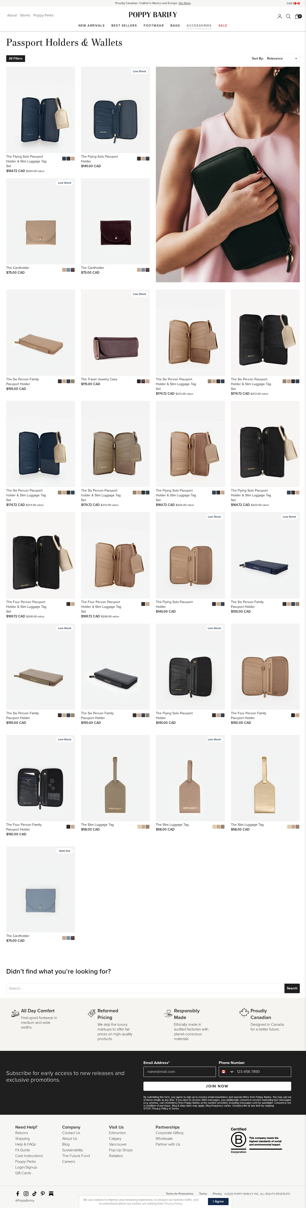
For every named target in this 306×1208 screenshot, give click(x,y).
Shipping (22, 1138)
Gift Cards (23, 1173)
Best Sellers (124, 26)
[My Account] (280, 16)
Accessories (199, 26)
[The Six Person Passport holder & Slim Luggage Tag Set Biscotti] (214, 381)
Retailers (116, 1155)
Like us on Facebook (17, 1193)
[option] (153, 3)
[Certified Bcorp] (249, 1141)
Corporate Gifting (169, 1132)
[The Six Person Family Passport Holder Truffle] (73, 381)
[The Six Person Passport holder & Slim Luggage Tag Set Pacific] (222, 381)
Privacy (217, 1193)
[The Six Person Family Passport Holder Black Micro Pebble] (60, 381)
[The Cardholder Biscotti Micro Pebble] (64, 270)
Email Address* (156, 1062)
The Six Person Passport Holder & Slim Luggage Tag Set (176, 384)
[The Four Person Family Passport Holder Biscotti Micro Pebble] (297, 715)
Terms (175, 1108)
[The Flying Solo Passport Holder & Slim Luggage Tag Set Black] (68, 159)
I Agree (218, 1201)
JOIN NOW (217, 1086)
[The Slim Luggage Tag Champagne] (139, 827)
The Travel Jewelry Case (99, 379)
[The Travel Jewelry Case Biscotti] (147, 381)
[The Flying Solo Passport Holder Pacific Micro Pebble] (147, 159)
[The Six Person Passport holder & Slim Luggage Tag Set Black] (218, 381)
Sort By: (257, 58)
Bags (175, 26)
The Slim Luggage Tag (97, 825)
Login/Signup (26, 1167)
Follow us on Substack (51, 1193)
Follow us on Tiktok (34, 1193)
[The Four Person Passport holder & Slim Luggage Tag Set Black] (68, 604)
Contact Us (71, 1132)
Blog (66, 1144)
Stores (25, 15)
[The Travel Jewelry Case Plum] (143, 381)
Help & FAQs (25, 1144)
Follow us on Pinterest (42, 1193)
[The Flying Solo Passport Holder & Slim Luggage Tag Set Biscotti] (73, 159)
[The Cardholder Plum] (73, 270)
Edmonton (117, 1132)
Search (292, 988)
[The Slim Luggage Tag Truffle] (147, 827)
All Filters (15, 58)
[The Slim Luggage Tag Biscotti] (143, 827)
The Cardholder (17, 268)
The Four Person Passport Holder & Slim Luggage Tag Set (26, 607)
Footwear (154, 26)
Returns (21, 1132)
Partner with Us (168, 1144)
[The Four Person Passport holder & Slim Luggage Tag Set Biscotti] (73, 604)
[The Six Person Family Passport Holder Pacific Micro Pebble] (68, 381)
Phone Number (232, 1062)
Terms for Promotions (179, 1193)
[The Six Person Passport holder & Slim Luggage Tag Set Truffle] (210, 381)
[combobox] (227, 1072)
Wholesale (164, 1138)
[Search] (288, 16)
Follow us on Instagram (26, 1193)
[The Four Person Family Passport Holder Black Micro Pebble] (293, 715)
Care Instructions (29, 1155)
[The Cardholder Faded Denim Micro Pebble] (68, 270)
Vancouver (118, 1144)
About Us (69, 1138)
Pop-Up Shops (121, 1150)
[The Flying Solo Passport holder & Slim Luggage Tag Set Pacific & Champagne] (64, 159)
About (12, 15)
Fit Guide (22, 1150)
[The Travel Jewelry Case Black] (139, 381)
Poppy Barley (153, 14)
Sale (223, 26)
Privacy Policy (160, 1108)
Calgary (115, 1138)
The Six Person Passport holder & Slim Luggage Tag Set (26, 495)
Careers (68, 1161)
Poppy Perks (43, 15)
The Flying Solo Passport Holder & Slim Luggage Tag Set (26, 161)
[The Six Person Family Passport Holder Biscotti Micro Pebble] (64, 381)
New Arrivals (91, 26)
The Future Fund (76, 1155)
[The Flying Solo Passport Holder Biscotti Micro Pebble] (143, 159)
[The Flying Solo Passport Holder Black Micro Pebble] (139, 159)
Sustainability (72, 1150)
